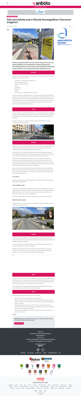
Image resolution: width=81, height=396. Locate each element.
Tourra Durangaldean (12, 16)
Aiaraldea (11, 385)
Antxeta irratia (42, 385)
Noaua (23, 388)
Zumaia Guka (61, 388)
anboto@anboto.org (36, 339)
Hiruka (69, 386)
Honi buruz (23, 352)
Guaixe (51, 386)
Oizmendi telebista (30, 388)
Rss (60, 352)
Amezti (29, 385)
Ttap (45, 390)
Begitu (11, 386)
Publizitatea (38, 352)
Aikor (16, 385)
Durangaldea (41, 7)
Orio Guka (39, 388)
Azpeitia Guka (55, 385)
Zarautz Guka (53, 388)
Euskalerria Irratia (23, 386)
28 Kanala (68, 388)
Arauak (44, 352)
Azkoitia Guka (63, 385)
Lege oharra (30, 352)
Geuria (31, 386)
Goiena (36, 386)
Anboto (35, 385)
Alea (25, 385)
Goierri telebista (44, 386)
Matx (36, 390)
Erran (16, 386)
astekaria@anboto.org (40, 341)
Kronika (12, 388)
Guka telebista (63, 386)
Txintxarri (46, 388)
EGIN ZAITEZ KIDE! (19, 323)
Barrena (70, 385)
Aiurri (21, 385)
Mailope (18, 388)
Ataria (49, 385)
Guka (56, 386)
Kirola (14, 314)
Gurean (40, 390)
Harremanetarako (52, 352)
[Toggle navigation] (7, 3)
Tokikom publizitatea (40, 392)
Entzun (70, 26)
